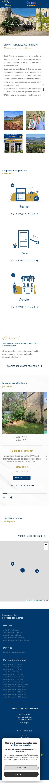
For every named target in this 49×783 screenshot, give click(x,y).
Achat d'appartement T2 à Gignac (14, 686)
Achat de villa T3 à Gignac (12, 663)
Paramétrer (21, 767)
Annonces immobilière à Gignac (14, 651)
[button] (11, 496)
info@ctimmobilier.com (24, 716)
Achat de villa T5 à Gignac (12, 668)
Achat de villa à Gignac (11, 629)
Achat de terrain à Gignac (12, 634)
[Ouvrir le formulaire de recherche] (39, 4)
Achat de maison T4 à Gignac (13, 676)
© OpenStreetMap (36, 599)
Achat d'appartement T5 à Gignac (14, 693)
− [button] (46, 547)
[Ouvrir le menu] (45, 4)
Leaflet (28, 599)
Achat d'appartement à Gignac (13, 637)
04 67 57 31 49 (24, 713)
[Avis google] (31, 6)
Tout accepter (21, 774)
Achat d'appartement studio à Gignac (16, 683)
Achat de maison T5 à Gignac (13, 678)
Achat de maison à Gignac (12, 631)
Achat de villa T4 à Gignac (12, 666)
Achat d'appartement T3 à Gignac (14, 688)
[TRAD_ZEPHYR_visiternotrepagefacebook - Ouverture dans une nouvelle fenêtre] (21, 736)
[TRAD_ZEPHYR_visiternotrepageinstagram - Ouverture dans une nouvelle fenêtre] (27, 736)
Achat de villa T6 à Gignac (12, 671)
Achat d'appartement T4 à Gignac (14, 691)
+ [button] (46, 543)
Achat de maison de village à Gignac (16, 639)
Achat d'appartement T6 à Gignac (14, 696)
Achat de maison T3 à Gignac (13, 673)
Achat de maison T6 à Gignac (13, 681)
